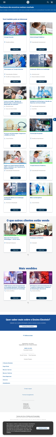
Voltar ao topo (28, 335)
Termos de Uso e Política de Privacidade (28, 416)
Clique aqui (25, 403)
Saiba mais (15, 49)
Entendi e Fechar (43, 428)
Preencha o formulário (28, 326)
